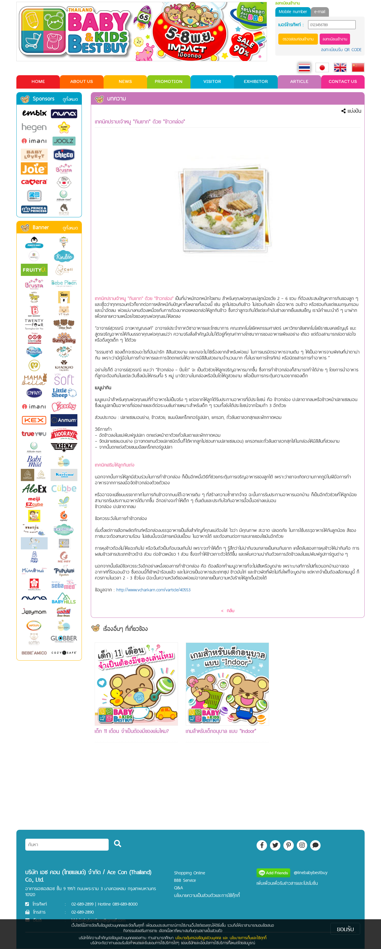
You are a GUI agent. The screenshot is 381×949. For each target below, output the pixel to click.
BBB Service (185, 880)
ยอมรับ (345, 928)
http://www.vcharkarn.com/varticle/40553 (153, 589)
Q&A (178, 887)
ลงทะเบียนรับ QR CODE (341, 49)
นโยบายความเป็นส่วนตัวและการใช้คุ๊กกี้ (207, 895)
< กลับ (227, 610)
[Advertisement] (318, 731)
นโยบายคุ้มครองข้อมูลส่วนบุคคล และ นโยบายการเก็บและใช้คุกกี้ (220, 937)
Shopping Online (189, 872)
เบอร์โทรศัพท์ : (291, 25)
